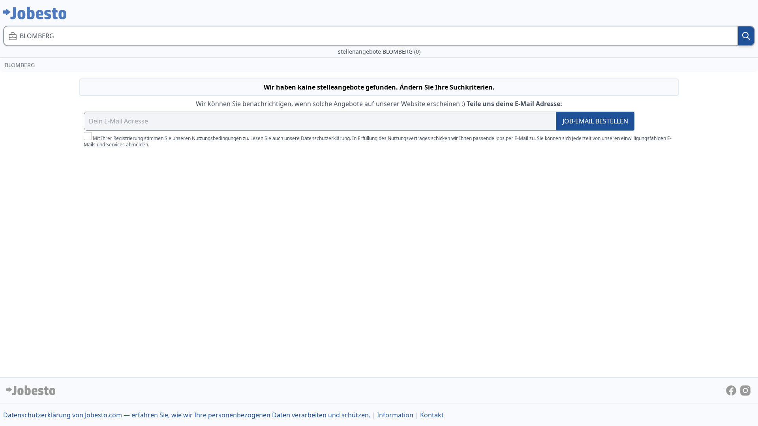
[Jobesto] (34, 13)
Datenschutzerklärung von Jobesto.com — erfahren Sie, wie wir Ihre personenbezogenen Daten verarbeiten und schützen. (186, 415)
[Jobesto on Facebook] (732, 389)
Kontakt (432, 415)
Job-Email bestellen (595, 121)
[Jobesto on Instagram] (745, 389)
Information (395, 415)
